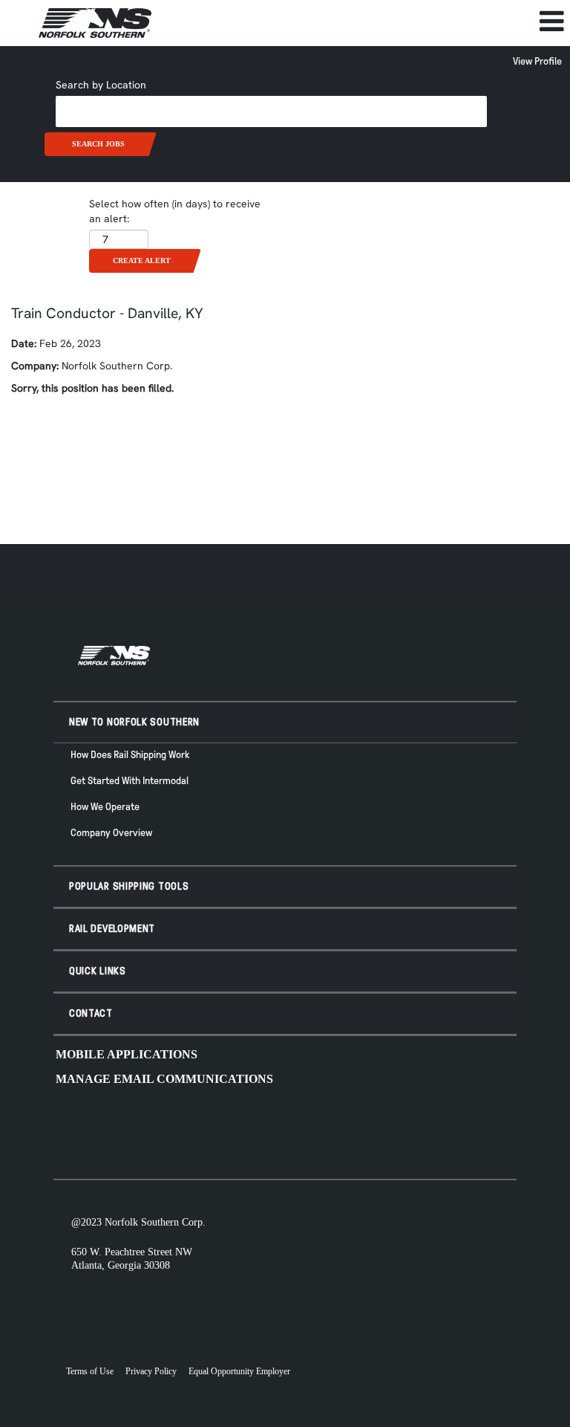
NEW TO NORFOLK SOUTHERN (134, 722)
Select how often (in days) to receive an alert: (175, 211)
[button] (380, 21)
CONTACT (91, 1013)
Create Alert (142, 260)
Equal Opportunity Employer (239, 1371)
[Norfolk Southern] (95, 23)
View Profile (537, 61)
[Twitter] (410, 1127)
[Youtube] (362, 1127)
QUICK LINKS (97, 971)
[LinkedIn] (481, 1127)
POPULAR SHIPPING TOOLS (129, 886)
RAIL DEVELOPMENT (112, 928)
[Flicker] (457, 1127)
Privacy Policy (151, 1371)
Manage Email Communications (164, 1078)
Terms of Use (90, 1371)
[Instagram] (433, 1127)
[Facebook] (386, 1127)
